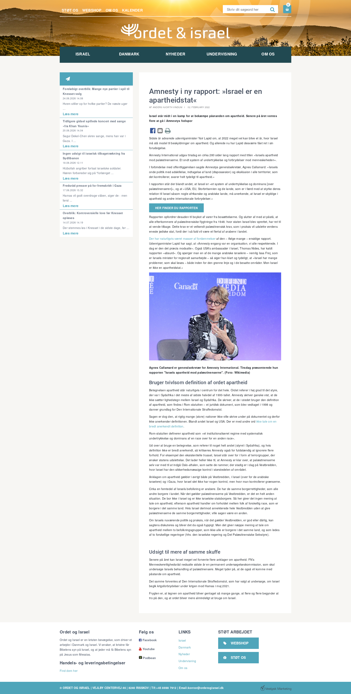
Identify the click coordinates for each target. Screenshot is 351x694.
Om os (112, 10)
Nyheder (175, 54)
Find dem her (69, 671)
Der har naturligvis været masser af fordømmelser (182, 238)
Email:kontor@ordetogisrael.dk (201, 688)
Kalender (132, 10)
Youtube (147, 649)
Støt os (70, 10)
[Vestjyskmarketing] (275, 688)
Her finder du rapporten (176, 208)
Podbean (149, 658)
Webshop (92, 10)
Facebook (148, 640)
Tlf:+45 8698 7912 (163, 688)
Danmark (129, 54)
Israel (83, 54)
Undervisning (222, 54)
